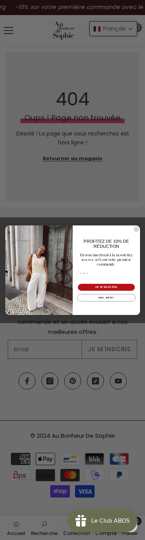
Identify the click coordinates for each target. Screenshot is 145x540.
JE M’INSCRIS (106, 287)
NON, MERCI (106, 297)
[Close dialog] (136, 229)
